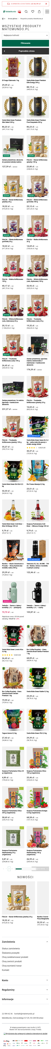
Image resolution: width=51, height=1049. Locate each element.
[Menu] (47, 11)
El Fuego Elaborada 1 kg (10, 80)
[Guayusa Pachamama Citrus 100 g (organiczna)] (38, 757)
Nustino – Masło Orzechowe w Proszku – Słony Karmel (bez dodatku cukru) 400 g (13, 566)
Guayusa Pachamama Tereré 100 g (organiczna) (12, 935)
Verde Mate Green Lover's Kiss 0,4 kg (12, 651)
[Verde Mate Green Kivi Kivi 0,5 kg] (13, 471)
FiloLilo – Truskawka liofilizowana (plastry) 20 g (36, 401)
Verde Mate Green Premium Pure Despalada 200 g (36, 121)
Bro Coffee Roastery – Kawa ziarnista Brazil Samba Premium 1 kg (38, 652)
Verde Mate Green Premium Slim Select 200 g (11, 121)
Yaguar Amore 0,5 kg (9, 733)
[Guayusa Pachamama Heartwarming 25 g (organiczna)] (13, 837)
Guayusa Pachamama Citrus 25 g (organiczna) (13, 772)
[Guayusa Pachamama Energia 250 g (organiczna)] (13, 1000)
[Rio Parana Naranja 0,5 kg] (38, 471)
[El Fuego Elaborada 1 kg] (13, 67)
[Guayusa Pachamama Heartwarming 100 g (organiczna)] (38, 837)
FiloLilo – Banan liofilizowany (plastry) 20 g (12, 201)
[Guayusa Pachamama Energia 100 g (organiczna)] (38, 960)
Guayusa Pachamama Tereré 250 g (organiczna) (36, 935)
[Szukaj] (26, 11)
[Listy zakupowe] (32, 11)
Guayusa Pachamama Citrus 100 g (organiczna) (36, 772)
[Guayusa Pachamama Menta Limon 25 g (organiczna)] (38, 1000)
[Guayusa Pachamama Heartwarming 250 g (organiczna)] (13, 879)
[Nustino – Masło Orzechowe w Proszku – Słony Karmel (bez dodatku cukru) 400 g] (13, 550)
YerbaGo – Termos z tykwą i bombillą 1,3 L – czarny (36, 607)
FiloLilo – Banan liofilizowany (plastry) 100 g (37, 161)
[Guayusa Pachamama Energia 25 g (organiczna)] (13, 960)
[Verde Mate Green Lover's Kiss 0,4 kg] (13, 636)
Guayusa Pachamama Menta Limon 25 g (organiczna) (36, 1015)
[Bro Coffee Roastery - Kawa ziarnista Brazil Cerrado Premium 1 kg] (13, 678)
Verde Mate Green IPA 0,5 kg (37, 733)
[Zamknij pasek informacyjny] (46, 3)
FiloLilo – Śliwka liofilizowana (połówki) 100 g (37, 201)
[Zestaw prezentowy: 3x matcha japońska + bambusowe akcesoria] (13, 387)
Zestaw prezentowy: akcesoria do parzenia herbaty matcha (12, 161)
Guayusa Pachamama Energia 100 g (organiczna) (37, 975)
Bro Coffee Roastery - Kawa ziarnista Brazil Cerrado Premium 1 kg (11, 693)
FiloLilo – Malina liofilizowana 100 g (12, 280)
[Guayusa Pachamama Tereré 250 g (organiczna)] (38, 921)
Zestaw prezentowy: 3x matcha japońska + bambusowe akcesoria (13, 402)
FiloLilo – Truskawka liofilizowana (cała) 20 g (35, 320)
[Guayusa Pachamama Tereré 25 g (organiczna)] (38, 879)
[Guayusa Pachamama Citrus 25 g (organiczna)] (13, 757)
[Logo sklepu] (12, 11)
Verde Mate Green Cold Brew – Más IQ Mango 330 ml (13, 525)
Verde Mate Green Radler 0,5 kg (38, 691)
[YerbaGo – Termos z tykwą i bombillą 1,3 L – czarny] (38, 592)
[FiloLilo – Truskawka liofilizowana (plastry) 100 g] (13, 427)
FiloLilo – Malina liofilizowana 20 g (37, 241)
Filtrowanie (25, 43)
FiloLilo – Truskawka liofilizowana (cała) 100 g (11, 360)
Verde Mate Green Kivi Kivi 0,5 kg (12, 485)
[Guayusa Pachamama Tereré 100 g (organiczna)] (13, 921)
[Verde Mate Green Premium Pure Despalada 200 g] (38, 107)
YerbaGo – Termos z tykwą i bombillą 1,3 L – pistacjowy (11, 607)
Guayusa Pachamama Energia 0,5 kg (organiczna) (37, 812)
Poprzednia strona (27, 51)
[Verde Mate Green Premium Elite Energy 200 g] (38, 67)
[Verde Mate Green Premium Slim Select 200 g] (13, 107)
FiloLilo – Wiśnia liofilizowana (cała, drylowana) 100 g (37, 280)
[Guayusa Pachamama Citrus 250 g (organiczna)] (13, 797)
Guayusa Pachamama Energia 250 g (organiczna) (12, 1015)
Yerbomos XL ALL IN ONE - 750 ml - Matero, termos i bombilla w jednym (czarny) (38, 566)
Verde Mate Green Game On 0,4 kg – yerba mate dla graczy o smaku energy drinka (37, 442)
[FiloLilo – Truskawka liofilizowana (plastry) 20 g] (38, 387)
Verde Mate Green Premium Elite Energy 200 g (36, 81)
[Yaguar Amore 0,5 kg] (13, 720)
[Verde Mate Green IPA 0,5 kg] (38, 720)
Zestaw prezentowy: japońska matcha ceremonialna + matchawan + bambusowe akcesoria (37, 362)
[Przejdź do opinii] (32, 448)
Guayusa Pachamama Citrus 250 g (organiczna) (12, 812)
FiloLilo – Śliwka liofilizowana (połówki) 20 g (12, 241)
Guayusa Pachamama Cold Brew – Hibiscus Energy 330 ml (38, 525)
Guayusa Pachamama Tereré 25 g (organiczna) (37, 893)
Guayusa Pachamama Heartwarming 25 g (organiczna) (9, 852)
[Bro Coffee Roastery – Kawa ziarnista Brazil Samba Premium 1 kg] (38, 636)
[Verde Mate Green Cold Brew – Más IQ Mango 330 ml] (13, 510)
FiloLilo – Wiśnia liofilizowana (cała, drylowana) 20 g (12, 320)
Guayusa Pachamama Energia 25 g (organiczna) (12, 975)
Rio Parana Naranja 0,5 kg (36, 484)
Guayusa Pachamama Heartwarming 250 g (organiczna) (9, 894)
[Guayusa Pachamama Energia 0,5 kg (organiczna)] (38, 797)
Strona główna (12, 19)
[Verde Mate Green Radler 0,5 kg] (38, 678)
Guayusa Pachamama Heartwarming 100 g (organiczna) (34, 852)
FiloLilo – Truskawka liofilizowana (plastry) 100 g (11, 441)
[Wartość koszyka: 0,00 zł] (39, 11)
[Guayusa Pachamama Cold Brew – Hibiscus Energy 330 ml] (38, 510)
